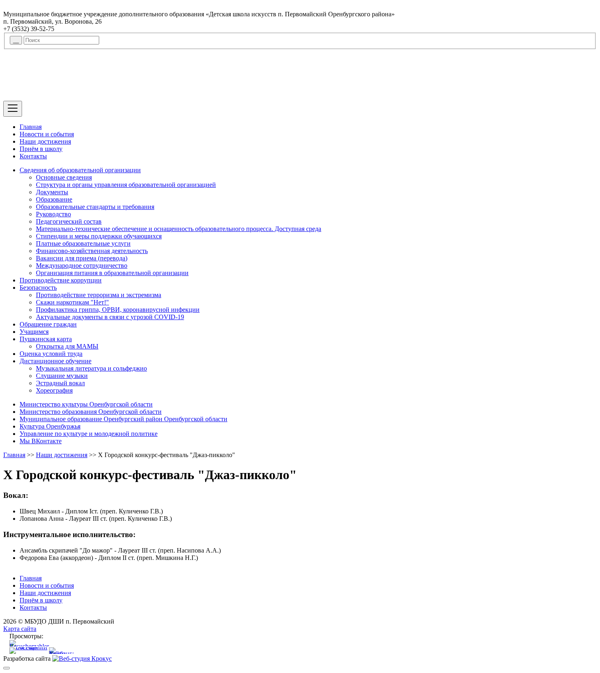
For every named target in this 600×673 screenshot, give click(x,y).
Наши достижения (45, 141)
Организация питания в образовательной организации (112, 272)
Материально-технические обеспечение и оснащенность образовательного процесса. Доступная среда (178, 228)
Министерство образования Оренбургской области (91, 411)
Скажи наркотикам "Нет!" (72, 302)
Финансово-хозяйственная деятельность (92, 250)
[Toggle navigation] (12, 109)
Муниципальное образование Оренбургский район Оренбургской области (123, 418)
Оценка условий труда (51, 353)
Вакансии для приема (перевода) (81, 258)
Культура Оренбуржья (50, 426)
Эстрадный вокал (60, 383)
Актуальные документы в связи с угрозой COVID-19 (110, 316)
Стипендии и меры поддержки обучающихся (99, 236)
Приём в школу (41, 148)
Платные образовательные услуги (83, 243)
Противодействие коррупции (61, 280)
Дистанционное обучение (55, 361)
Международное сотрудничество (81, 265)
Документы (52, 192)
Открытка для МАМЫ (67, 346)
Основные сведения (64, 177)
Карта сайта (19, 628)
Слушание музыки (62, 375)
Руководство (53, 214)
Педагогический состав (69, 221)
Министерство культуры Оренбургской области (86, 404)
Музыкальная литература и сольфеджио (91, 368)
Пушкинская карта (46, 338)
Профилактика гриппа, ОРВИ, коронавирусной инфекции (118, 309)
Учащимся (34, 331)
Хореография (54, 390)
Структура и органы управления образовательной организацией (126, 184)
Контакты (33, 156)
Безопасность (38, 287)
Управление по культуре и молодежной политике (89, 433)
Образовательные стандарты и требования (95, 206)
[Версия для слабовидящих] (6, 668)
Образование (54, 199)
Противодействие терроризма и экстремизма (98, 294)
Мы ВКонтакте (41, 441)
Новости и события (47, 134)
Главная (31, 126)
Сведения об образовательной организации (80, 170)
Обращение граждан (48, 324)
